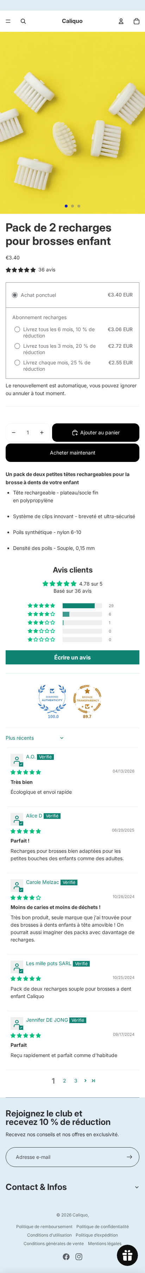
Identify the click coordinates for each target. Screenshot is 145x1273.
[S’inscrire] (129, 1157)
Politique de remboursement (44, 1226)
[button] (42, 605)
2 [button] (64, 1081)
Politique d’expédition (97, 1235)
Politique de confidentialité (102, 1226)
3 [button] (75, 1081)
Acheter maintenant (72, 453)
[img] (26, 772)
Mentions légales (104, 1243)
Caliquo (80, 1215)
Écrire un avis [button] (72, 657)
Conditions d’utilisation (49, 1235)
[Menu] (8, 21)
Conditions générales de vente (54, 1243)
